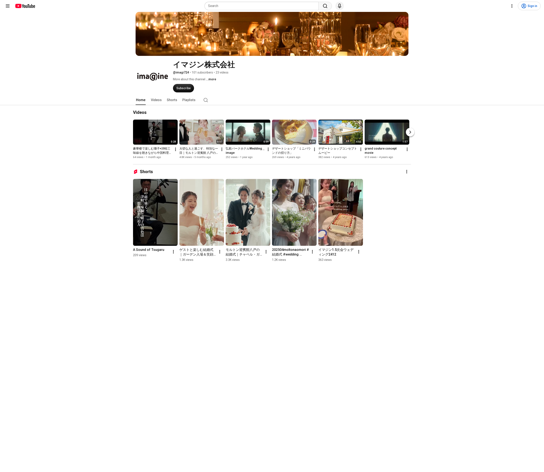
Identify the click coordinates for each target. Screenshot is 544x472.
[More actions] (175, 149)
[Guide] (7, 5)
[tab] (141, 100)
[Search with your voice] (339, 6)
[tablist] (272, 100)
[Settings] (511, 5)
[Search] (325, 6)
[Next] (410, 132)
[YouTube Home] (25, 6)
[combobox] (262, 5)
